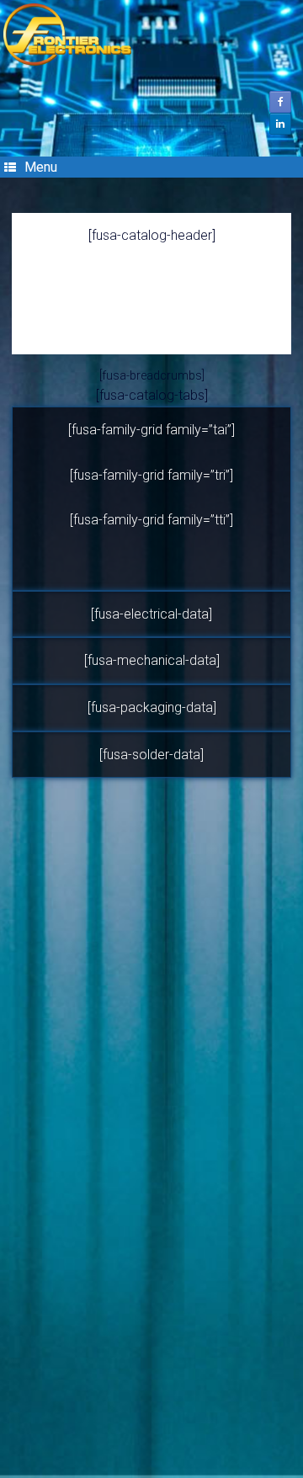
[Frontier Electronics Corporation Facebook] (280, 102)
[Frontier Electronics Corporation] (151, 34)
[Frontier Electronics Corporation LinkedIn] (280, 124)
